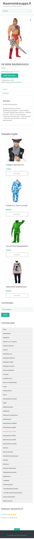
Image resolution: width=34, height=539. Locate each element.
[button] (30, 20)
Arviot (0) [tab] (6, 93)
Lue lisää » (17, 173)
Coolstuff (16, 72)
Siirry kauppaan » (10, 75)
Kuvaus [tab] (5, 89)
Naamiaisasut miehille (13, 82)
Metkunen (4, 517)
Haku (5, 315)
